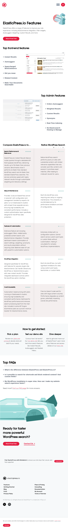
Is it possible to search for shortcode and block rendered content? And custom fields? (33, 375)
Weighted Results (54, 109)
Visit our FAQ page (19, 388)
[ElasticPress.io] (4, 5)
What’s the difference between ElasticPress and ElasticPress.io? (30, 370)
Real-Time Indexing (54, 123)
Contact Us (29, 444)
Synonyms (51, 118)
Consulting (38, 487)
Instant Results (11, 57)
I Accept (6, 525)
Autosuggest (10, 62)
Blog (5, 489)
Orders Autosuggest (55, 104)
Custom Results (53, 113)
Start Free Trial (11, 38)
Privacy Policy (8, 493)
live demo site (32, 341)
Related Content (11, 78)
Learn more (59, 461)
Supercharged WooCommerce (11, 67)
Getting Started (9, 487)
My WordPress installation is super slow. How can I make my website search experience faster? (32, 382)
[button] (58, 4)
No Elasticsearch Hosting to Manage (54, 129)
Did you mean (10, 73)
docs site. (60, 346)
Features (7, 485)
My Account (38, 491)
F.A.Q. (5, 491)
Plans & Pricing (40, 485)
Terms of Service (40, 493)
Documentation (40, 489)
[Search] (63, 4)
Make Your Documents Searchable (13, 84)
